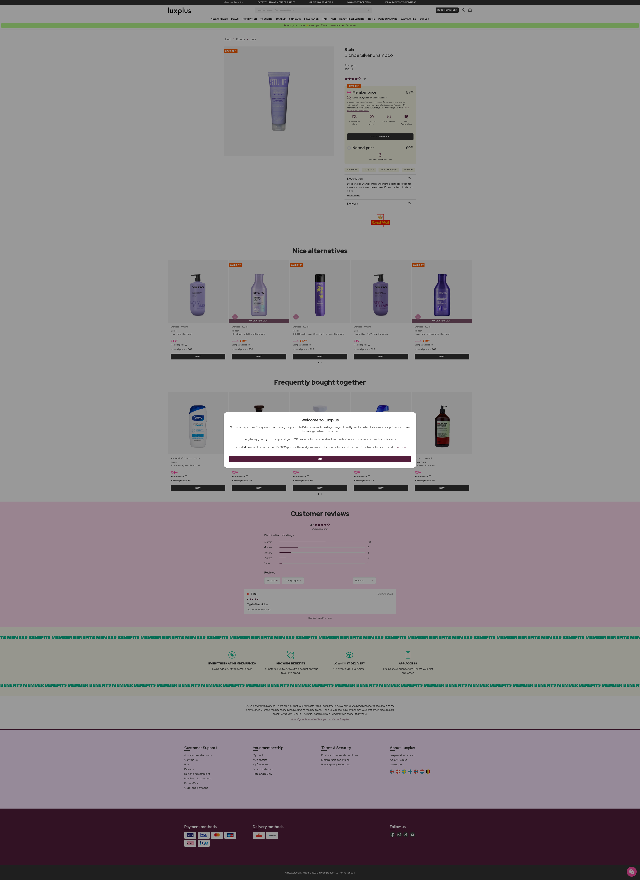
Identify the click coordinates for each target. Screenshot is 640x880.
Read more (400, 447)
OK (320, 459)
